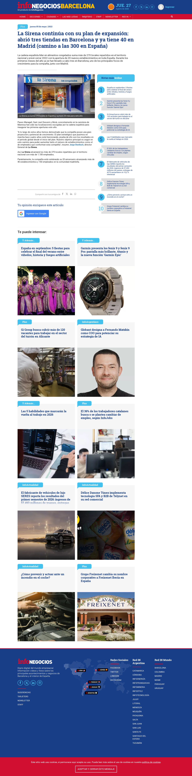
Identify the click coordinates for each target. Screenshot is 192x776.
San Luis (137, 728)
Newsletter (111, 16)
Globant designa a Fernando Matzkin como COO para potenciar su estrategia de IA (118, 128)
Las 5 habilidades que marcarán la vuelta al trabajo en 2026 (119, 138)
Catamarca (138, 671)
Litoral (136, 703)
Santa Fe (137, 732)
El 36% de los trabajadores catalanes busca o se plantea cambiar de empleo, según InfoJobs (118, 151)
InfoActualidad (30, 484)
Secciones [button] (35, 16)
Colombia (160, 672)
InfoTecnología (141, 695)
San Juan (137, 724)
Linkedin (114, 676)
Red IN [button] (125, 16)
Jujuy (135, 699)
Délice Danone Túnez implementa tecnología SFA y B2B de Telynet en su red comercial (118, 184)
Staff (98, 16)
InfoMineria (139, 687)
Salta (135, 720)
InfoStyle (138, 691)
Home (23, 16)
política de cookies (151, 762)
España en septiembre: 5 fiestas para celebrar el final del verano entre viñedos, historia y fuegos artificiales (119, 91)
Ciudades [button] (52, 16)
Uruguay (159, 688)
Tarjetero (87, 16)
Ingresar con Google (36, 213)
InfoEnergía (139, 679)
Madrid (158, 676)
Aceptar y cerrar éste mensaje (96, 769)
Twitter (114, 672)
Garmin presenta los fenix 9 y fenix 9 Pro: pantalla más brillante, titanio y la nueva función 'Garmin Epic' (118, 104)
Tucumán (137, 743)
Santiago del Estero (139, 737)
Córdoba (137, 675)
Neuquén (137, 711)
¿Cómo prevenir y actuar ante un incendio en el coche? (119, 196)
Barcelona (160, 668)
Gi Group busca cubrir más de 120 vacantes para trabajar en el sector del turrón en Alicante (119, 116)
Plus (22, 26)
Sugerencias (24, 692)
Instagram (115, 680)
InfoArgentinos (90, 321)
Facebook (115, 668)
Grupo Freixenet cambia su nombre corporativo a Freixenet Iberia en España (119, 208)
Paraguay (159, 684)
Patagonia (138, 715)
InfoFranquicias (141, 683)
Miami (157, 680)
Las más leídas (70, 16)
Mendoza (137, 707)
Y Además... (28, 240)
